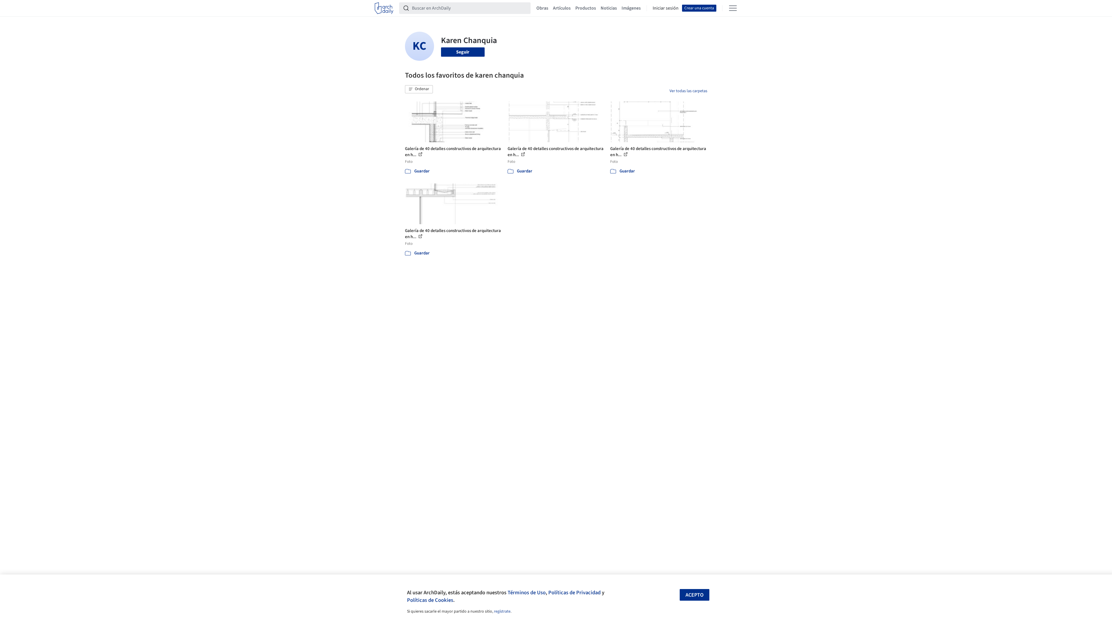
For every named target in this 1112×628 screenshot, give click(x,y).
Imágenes (631, 8)
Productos (585, 8)
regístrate (502, 611)
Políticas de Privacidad (574, 592)
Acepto (695, 595)
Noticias (609, 8)
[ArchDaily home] (384, 8)
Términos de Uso (527, 592)
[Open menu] (733, 8)
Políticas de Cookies (430, 600)
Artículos (562, 8)
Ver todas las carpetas (688, 91)
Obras (542, 8)
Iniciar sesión (666, 8)
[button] (419, 89)
